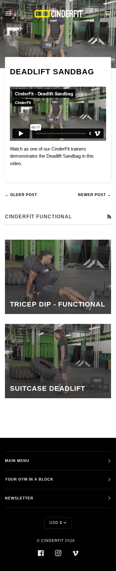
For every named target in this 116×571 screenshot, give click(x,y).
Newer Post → (94, 195)
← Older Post (21, 195)
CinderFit (52, 540)
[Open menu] (14, 13)
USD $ (55, 523)
